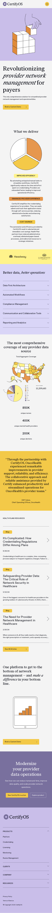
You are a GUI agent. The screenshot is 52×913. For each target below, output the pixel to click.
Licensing (6, 847)
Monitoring (7, 853)
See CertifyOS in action (17, 795)
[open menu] (47, 4)
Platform (6, 837)
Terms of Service (8, 901)
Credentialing (8, 842)
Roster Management (11, 858)
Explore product (38, 795)
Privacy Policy (7, 896)
